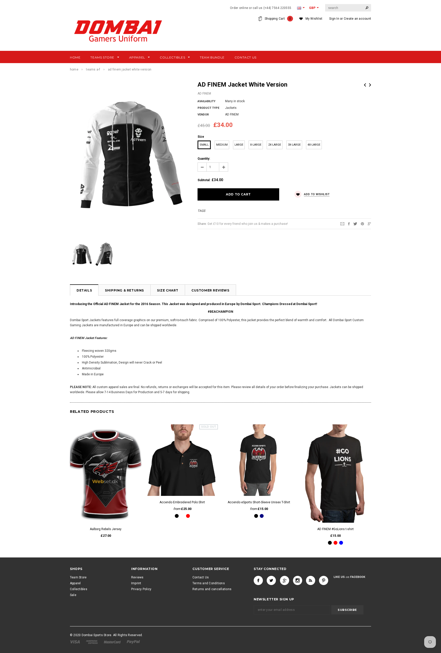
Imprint (136, 583)
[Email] (342, 223)
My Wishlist (314, 18)
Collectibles (78, 589)
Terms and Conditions (208, 583)
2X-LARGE (274, 144)
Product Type (208, 108)
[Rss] (310, 580)
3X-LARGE (294, 144)
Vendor (203, 114)
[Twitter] (355, 223)
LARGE (239, 144)
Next (370, 85)
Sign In (334, 18)
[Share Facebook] (349, 223)
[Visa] (75, 642)
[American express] (92, 642)
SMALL (204, 144)
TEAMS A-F (93, 69)
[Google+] (369, 223)
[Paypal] (133, 642)
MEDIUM (222, 144)
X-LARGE (255, 144)
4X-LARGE (314, 144)
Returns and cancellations (211, 589)
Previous (365, 85)
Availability (206, 101)
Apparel (75, 583)
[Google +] (284, 580)
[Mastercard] (112, 642)
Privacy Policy (141, 589)
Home (74, 69)
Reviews (137, 577)
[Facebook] (258, 580)
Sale (73, 595)
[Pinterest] (362, 223)
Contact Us (200, 577)
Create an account (357, 18)
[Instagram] (297, 580)
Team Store (78, 577)
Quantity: (204, 158)
